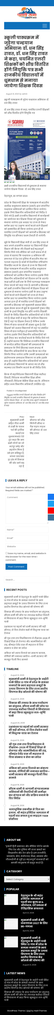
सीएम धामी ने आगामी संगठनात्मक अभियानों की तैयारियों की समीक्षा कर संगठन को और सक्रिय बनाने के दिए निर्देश (29, 793)
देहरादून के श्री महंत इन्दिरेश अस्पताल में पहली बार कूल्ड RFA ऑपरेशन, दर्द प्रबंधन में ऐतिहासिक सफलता (34, 902)
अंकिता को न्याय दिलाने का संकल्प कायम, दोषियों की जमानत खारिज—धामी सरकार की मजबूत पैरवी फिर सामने (25, 656)
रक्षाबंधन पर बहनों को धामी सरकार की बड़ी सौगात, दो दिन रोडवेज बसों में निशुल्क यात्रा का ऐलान (26, 630)
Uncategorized (21, 391)
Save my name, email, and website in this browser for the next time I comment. (26, 556)
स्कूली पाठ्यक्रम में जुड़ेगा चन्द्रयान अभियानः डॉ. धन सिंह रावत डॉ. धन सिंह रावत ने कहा (26, 403)
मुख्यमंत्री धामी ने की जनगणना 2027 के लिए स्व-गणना (34, 923)
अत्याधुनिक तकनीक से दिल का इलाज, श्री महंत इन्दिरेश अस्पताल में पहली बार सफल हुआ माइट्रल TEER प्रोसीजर (29, 814)
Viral (29, 1010)
